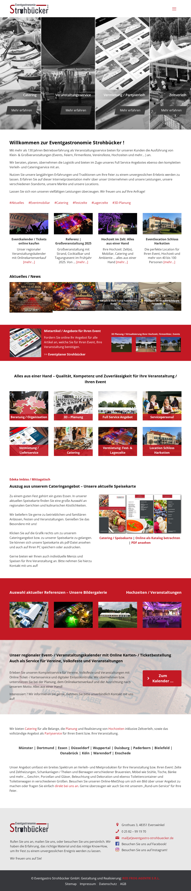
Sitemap (71, 884)
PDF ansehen (141, 543)
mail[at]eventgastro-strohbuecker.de (147, 838)
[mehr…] (29, 262)
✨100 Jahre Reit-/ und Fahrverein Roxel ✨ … (117, 302)
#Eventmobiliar (39, 203)
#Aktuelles (17, 203)
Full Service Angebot (118, 417)
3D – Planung (73, 417)
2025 (117, 308)
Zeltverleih (177, 95)
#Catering (61, 203)
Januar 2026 (31, 310)
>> (64, 354)
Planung (71, 729)
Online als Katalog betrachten (157, 538)
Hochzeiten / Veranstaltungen (153, 592)
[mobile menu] (175, 8)
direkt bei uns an (66, 786)
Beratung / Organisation (29, 417)
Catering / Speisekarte (115, 538)
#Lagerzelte (100, 203)
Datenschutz (108, 884)
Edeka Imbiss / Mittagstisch (30, 479)
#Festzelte (80, 203)
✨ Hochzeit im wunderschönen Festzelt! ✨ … (160, 302)
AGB (123, 884)
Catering (30, 95)
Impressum (88, 884)
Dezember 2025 (74, 308)
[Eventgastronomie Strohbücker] (29, 8)
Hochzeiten (116, 729)
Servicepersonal (162, 417)
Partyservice (53, 733)
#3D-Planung (121, 203)
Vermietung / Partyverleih (124, 95)
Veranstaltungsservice (73, 95)
